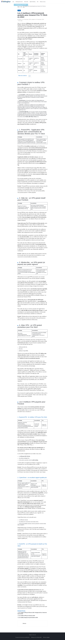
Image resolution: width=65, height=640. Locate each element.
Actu (13, 1)
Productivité (26, 1)
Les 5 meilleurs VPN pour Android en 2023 (26, 615)
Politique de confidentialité (36, 637)
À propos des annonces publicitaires (22, 637)
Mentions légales (46, 637)
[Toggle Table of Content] (28, 76)
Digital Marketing (32, 1)
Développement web (19, 1)
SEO (37, 1)
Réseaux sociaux (42, 1)
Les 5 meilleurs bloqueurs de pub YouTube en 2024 (28, 617)
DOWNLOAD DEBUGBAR (21, 4)
